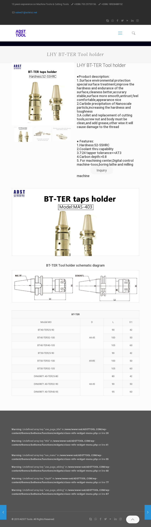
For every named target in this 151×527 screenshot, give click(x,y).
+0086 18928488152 (112, 4)
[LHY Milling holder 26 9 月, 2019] (3, 512)
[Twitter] (122, 20)
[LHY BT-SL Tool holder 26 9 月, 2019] (148, 512)
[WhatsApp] (113, 20)
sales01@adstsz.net (26, 12)
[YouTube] (127, 20)
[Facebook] (118, 20)
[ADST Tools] (20, 33)
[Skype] (108, 20)
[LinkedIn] (132, 20)
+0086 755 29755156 (85, 4)
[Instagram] (137, 20)
